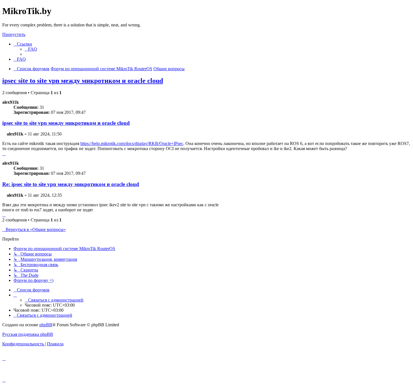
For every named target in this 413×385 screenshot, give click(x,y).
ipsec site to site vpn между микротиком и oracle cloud (82, 80)
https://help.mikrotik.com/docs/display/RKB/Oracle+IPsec (131, 143)
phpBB (45, 324)
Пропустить (13, 34)
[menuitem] (31, 49)
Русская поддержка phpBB (27, 334)
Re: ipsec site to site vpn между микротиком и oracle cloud (70, 184)
